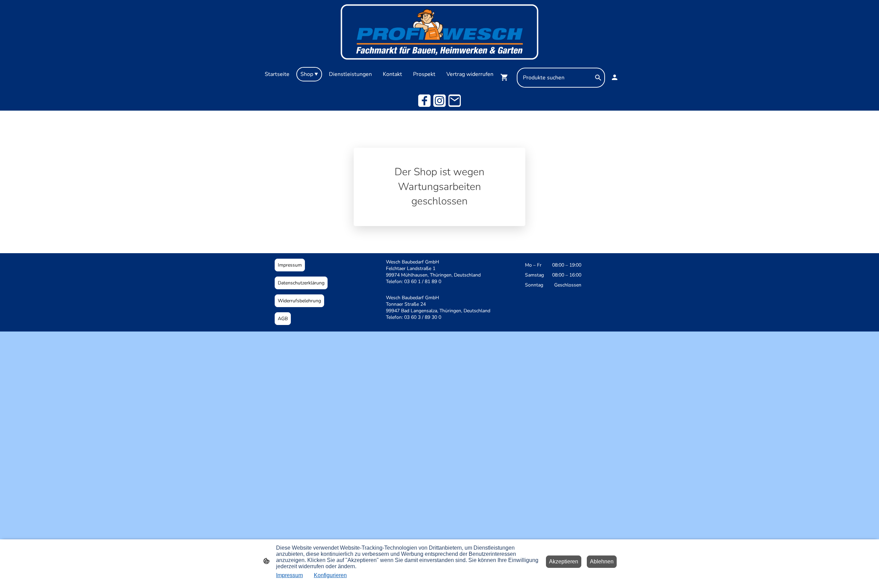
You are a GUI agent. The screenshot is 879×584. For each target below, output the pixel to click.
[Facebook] (424, 100)
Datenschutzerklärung (301, 283)
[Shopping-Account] (614, 77)
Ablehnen (602, 561)
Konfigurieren (330, 575)
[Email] (454, 100)
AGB (283, 318)
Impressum (290, 265)
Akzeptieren (563, 561)
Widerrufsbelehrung (299, 300)
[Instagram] (439, 100)
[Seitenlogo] (439, 31)
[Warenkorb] (505, 77)
